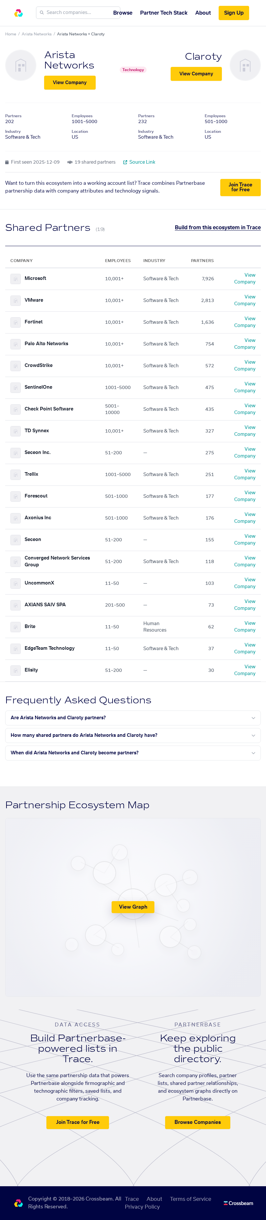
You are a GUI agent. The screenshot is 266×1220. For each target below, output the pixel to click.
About (203, 13)
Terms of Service (190, 1199)
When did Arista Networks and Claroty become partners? (75, 753)
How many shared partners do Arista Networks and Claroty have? (84, 735)
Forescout (36, 496)
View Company (70, 83)
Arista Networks (37, 34)
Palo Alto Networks (46, 344)
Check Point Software (49, 409)
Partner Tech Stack (163, 13)
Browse (122, 13)
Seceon (33, 539)
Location (80, 131)
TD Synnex (37, 431)
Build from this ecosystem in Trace (218, 227)
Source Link (141, 162)
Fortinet (33, 322)
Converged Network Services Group (57, 561)
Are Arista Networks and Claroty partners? (58, 718)
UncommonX (39, 583)
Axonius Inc (38, 518)
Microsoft (35, 278)
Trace (132, 1199)
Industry (13, 131)
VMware (34, 300)
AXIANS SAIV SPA (45, 605)
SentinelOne (38, 387)
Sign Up (234, 13)
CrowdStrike (39, 365)
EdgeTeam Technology (50, 648)
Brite (30, 626)
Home (10, 34)
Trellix (31, 474)
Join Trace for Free (240, 187)
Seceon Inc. (38, 452)
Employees (82, 116)
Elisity (31, 670)
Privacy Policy (142, 1207)
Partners (13, 116)
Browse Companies (198, 1122)
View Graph (133, 907)
